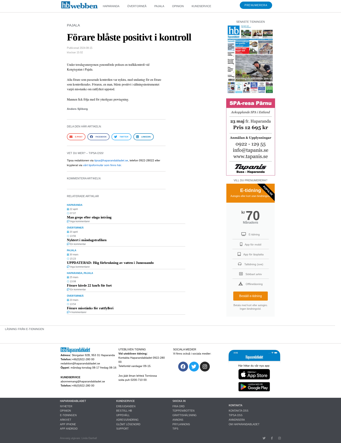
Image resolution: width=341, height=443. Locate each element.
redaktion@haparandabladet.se (80, 363)
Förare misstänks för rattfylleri (90, 308)
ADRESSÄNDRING (127, 419)
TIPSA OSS (236, 415)
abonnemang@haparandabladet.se (83, 381)
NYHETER (66, 406)
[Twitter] (194, 367)
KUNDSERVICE (201, 6)
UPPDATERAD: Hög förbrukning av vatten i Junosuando (110, 263)
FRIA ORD (178, 406)
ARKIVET (65, 419)
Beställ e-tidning (250, 296)
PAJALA (159, 6)
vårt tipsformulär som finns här (102, 165)
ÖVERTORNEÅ (136, 6)
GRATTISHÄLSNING (184, 415)
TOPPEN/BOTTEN (183, 410)
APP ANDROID (69, 428)
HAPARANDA (111, 6)
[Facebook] (183, 367)
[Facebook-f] (271, 438)
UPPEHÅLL (123, 415)
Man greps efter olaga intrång (89, 217)
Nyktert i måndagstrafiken (87, 240)
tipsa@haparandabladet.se (111, 160)
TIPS (175, 428)
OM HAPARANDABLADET (244, 424)
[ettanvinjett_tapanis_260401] (250, 175)
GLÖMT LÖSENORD (128, 424)
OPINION (178, 6)
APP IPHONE (68, 424)
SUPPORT (122, 428)
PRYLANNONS (181, 424)
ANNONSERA (237, 419)
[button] (76, 136)
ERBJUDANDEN (125, 406)
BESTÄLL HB (124, 410)
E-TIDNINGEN (68, 415)
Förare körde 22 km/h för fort (89, 285)
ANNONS (177, 419)
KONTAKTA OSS (238, 410)
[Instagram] (205, 367)
